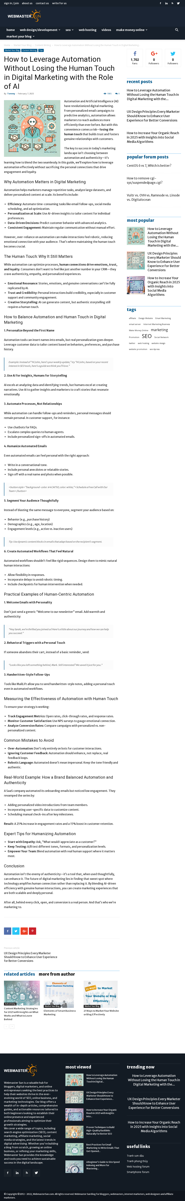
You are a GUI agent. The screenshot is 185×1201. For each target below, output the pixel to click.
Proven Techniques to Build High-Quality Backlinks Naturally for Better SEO (100, 1130)
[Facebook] (160, 3)
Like (135, 51)
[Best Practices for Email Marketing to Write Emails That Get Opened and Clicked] (74, 1149)
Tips (41, 50)
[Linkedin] (166, 3)
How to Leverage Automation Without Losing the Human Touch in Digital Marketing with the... (153, 94)
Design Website (146, 318)
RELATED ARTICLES (19, 974)
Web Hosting (87, 30)
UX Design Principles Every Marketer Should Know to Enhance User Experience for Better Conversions (30, 957)
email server (135, 324)
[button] (176, 30)
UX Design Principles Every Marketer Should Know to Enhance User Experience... (99, 1095)
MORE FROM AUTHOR (57, 974)
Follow (154, 51)
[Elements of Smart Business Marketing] (62, 994)
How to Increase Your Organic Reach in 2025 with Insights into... (101, 1113)
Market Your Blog (19, 36)
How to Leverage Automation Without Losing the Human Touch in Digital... (101, 1078)
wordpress (155, 349)
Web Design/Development (38, 30)
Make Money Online (130, 30)
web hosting (143, 343)
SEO (68, 30)
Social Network (161, 337)
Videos (106, 30)
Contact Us (42, 3)
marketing (159, 330)
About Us (27, 3)
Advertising (10, 1004)
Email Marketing (163, 318)
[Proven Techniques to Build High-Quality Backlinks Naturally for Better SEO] (74, 1132)
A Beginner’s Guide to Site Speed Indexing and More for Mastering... (103, 1165)
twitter (132, 343)
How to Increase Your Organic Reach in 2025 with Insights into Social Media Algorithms (153, 137)
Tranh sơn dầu (135, 1155)
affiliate (132, 318)
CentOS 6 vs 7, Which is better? (149, 166)
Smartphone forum (138, 1172)
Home (11, 30)
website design (158, 343)
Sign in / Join (11, 3)
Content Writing (43, 45)
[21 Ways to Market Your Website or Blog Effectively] (102, 994)
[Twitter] (178, 3)
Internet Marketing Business (156, 324)
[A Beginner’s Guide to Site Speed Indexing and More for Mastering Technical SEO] (74, 1166)
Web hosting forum (138, 1166)
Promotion (134, 337)
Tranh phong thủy (137, 1161)
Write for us (59, 3)
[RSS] (172, 3)
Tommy (11, 93)
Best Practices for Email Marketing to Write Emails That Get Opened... (102, 1147)
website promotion (138, 349)
